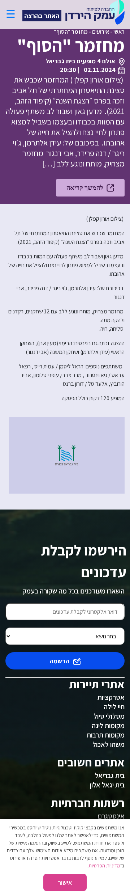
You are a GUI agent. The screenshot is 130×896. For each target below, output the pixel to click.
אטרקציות (111, 697)
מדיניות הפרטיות (104, 865)
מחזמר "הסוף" (71, 31)
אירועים (100, 31)
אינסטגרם (111, 816)
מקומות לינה (108, 725)
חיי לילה (114, 706)
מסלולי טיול (109, 716)
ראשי (119, 31)
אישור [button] (65, 882)
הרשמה (59, 661)
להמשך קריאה (84, 187)
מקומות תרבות (106, 735)
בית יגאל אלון (107, 785)
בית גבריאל (110, 775)
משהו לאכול (108, 744)
